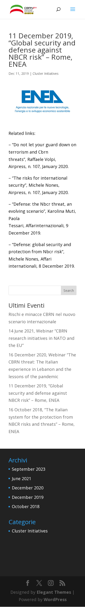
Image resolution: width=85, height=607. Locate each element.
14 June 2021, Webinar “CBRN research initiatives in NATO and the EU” (41, 338)
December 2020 (27, 488)
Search (69, 290)
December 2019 (27, 497)
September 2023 (28, 469)
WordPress (55, 599)
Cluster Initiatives (46, 73)
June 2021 (21, 478)
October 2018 (25, 506)
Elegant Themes (54, 592)
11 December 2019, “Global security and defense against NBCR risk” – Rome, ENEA (37, 393)
